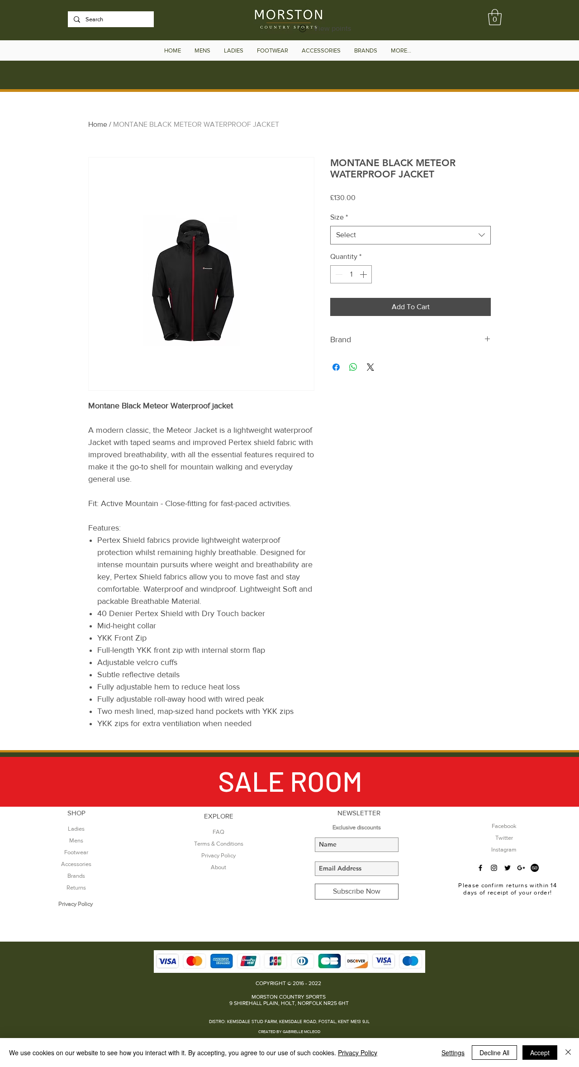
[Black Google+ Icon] (521, 868)
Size (339, 217)
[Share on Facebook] (336, 367)
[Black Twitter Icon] (507, 868)
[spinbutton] (351, 274)
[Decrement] (338, 274)
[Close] (568, 1052)
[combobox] (410, 235)
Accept (540, 1052)
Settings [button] (453, 1052)
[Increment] (364, 274)
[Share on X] (370, 367)
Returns (76, 887)
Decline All (494, 1052)
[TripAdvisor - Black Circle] (535, 868)
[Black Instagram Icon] (494, 868)
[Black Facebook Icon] (480, 868)
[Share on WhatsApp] (353, 367)
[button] (495, 17)
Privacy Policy (357, 1052)
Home (97, 124)
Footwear (76, 852)
